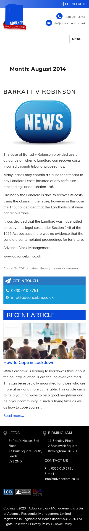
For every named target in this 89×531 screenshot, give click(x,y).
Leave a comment (65, 268)
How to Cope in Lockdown (29, 362)
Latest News (39, 268)
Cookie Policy (62, 524)
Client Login (75, 4)
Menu (77, 39)
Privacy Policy (40, 524)
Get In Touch (25, 280)
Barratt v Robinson (39, 91)
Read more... (13, 416)
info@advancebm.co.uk (69, 23)
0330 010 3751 (75, 17)
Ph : (58, 468)
